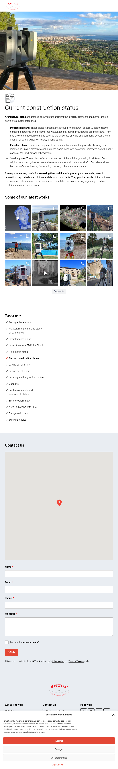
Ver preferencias (59, 757)
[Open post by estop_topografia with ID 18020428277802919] (45, 246)
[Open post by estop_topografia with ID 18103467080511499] (45, 218)
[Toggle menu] (110, 5)
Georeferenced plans (20, 339)
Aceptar (59, 740)
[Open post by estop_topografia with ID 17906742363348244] (73, 246)
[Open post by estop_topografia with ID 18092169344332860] (100, 218)
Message (11, 613)
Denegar (59, 749)
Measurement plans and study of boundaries (25, 330)
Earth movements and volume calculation (21, 392)
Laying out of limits (19, 364)
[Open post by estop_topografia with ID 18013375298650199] (18, 273)
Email (9, 582)
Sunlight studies (17, 419)
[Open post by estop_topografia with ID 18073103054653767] (73, 218)
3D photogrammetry (20, 400)
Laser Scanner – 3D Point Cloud (26, 345)
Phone (9, 598)
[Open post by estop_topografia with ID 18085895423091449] (45, 273)
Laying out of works (19, 371)
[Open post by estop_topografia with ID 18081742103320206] (18, 218)
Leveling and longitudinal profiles (27, 377)
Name (9, 566)
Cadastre (14, 383)
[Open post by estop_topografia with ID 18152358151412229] (73, 273)
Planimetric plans (18, 351)
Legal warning (57, 765)
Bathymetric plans (19, 413)
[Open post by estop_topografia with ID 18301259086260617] (100, 246)
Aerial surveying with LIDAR (23, 407)
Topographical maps (20, 322)
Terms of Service (76, 661)
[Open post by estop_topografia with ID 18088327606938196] (100, 273)
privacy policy (30, 642)
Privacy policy (58, 661)
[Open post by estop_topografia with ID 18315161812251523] (18, 246)
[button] (113, 714)
